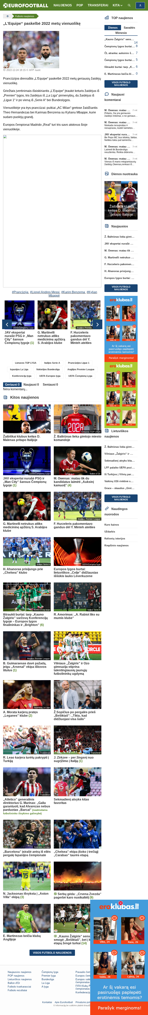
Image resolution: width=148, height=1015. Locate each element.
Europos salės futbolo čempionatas (88, 981)
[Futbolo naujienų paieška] (129, 5)
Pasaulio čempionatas (88, 972)
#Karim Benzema (73, 292)
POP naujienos (16, 975)
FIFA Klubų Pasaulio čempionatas (87, 987)
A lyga (45, 986)
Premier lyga (49, 975)
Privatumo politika (85, 1002)
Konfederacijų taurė (86, 992)
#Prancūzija (20, 292)
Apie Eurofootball (64, 1002)
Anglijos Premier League (80, 369)
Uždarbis (109, 531)
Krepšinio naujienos (116, 545)
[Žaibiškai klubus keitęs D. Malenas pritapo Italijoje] (121, 200)
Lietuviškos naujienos (20, 979)
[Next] (97, 324)
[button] (117, 5)
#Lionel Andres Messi (45, 292)
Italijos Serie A (52, 363)
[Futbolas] (7, 16)
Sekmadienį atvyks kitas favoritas (124, 460)
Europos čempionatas (88, 975)
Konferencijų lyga (21, 376)
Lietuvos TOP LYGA (25, 363)
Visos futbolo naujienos (52, 952)
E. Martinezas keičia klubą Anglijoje (125, 73)
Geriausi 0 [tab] (12, 384)
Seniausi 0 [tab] (50, 384)
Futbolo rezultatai (17, 990)
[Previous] (7, 324)
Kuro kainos (111, 524)
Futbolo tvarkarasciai (19, 986)
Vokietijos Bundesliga (48, 369)
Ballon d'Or (14, 983)
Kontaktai (47, 1002)
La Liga (46, 983)
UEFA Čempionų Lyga (80, 376)
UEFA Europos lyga (50, 376)
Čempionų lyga (50, 972)
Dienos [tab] (113, 27)
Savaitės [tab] (129, 27)
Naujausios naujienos (19, 972)
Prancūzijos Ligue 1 (78, 363)
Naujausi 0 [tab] (31, 384)
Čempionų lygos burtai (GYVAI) (123, 60)
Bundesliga (48, 979)
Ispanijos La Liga (19, 369)
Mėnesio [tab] (121, 32)
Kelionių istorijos (114, 538)
